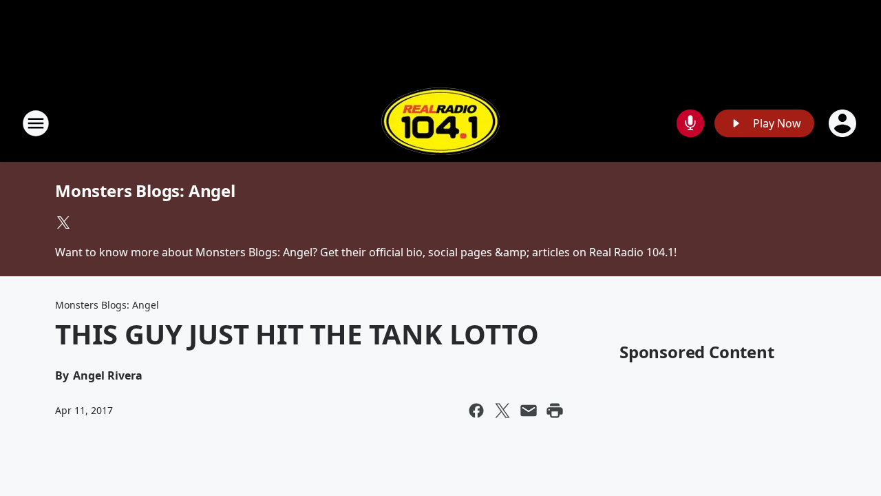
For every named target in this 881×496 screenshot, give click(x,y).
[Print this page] (554, 410)
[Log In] (844, 123)
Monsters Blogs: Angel (145, 190)
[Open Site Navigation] (36, 123)
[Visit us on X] (63, 222)
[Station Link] (440, 123)
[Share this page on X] (502, 410)
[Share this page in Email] (528, 410)
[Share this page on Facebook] (476, 410)
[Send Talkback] (690, 123)
